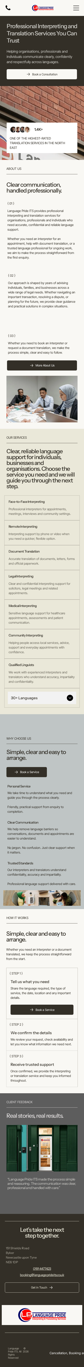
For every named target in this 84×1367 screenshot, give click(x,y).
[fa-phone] (8, 10)
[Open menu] (76, 8)
